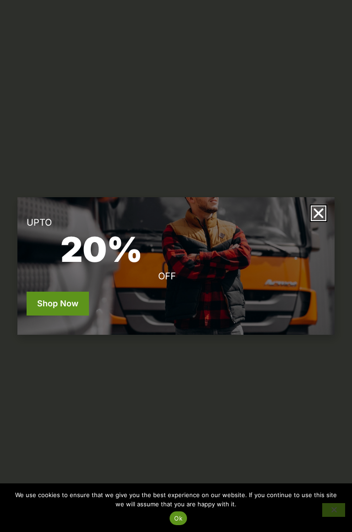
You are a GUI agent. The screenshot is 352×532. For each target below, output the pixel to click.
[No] (333, 510)
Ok (178, 518)
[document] (176, 266)
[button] (318, 213)
